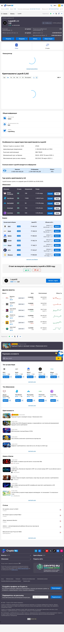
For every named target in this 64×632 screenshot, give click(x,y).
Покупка (8, 39)
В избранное (48, 23)
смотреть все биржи (32, 259)
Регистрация (56, 588)
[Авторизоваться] (62, 5)
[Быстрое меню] (59, 5)
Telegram (53, 13)
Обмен (35, 39)
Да (28, 270)
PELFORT (12, 321)
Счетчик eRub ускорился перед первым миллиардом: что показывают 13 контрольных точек (34, 493)
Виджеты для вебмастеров (28, 578)
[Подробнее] (13, 18)
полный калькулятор (32, 68)
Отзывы (47, 48)
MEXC (10, 236)
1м (11, 77)
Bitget (9, 245)
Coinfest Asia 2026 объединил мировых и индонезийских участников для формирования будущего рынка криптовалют (35, 423)
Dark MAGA (13, 308)
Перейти (5, 400)
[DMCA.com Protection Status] (32, 619)
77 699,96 (34, 255)
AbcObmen (10, 198)
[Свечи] (37, 77)
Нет (38, 270)
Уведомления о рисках (42, 578)
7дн (8, 77)
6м (17, 77)
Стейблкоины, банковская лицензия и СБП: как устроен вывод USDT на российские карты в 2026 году (36, 469)
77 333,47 (34, 250)
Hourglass (12, 302)
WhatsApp (51, 13)
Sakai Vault (13, 327)
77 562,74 (34, 240)
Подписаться (56, 597)
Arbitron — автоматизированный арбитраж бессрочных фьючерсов (21, 526)
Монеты (3, 555)
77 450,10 (34, 231)
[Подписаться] (58, 358)
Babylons (12, 296)
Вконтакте (61, 13)
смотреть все (32, 382)
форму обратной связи (23, 568)
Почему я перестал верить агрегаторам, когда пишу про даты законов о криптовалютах (35, 477)
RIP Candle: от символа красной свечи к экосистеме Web (26, 461)
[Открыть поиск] (51, 5)
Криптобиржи (37, 555)
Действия (21, 298)
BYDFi (9, 240)
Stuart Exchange (10, 193)
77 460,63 (34, 236)
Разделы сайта (38, 559)
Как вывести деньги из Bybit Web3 (12, 514)
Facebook (59, 13)
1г (20, 77)
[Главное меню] (2, 5)
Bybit (9, 231)
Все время (28, 77)
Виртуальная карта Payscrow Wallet (12, 531)
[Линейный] (34, 77)
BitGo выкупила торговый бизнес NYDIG (22, 431)
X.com (56, 13)
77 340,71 (34, 245)
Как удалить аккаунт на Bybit (10, 509)
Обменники (4, 559)
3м (14, 77)
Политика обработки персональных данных (11, 581)
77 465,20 (34, 226)
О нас (2, 578)
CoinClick (10, 213)
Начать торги (53, 280)
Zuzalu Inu (12, 315)
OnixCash (10, 208)
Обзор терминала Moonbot (10, 520)
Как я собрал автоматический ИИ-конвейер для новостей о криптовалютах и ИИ (33, 485)
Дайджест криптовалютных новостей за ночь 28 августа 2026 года (29, 445)
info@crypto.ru (14, 569)
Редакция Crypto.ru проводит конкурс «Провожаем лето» (29, 346)
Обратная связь (9, 578)
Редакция (18, 578)
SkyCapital (10, 203)
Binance (10, 255)
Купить (57, 226)
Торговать (6, 376)
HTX (9, 250)
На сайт (50, 193)
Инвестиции (48, 39)
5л (22, 77)
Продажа (22, 39)
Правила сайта (26, 581)
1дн (4, 77)
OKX (9, 226)
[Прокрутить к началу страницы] (60, 622)
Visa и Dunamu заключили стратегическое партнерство (26, 438)
